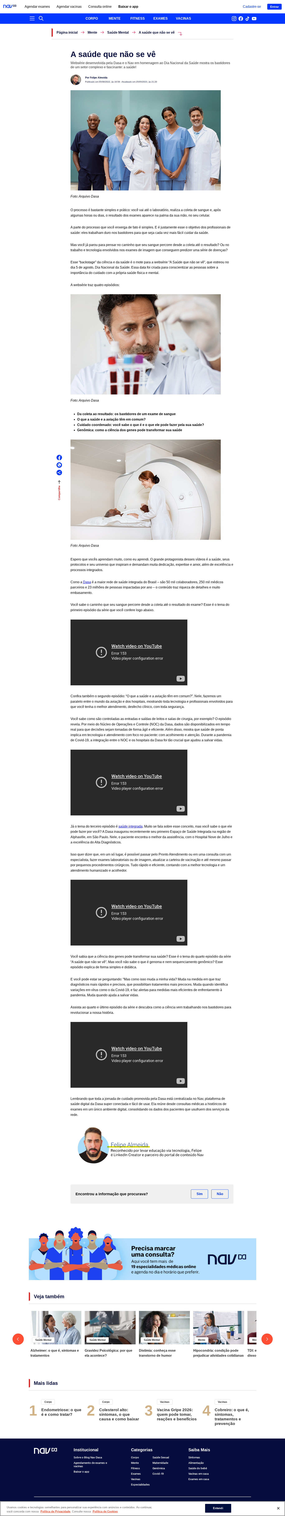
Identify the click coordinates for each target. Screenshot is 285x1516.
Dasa (87, 582)
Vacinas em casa (198, 1473)
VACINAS (183, 18)
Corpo (48, 1402)
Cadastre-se (252, 6)
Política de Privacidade (55, 1511)
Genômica (159, 1468)
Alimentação (196, 1462)
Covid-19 (158, 1473)
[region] (142, 1508)
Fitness (135, 1468)
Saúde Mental (118, 32)
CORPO (92, 18)
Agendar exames (37, 6)
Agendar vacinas (69, 6)
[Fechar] (278, 1508)
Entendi (218, 1508)
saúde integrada (130, 826)
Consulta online (100, 6)
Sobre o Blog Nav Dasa (88, 1457)
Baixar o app (128, 6)
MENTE (115, 18)
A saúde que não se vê (157, 32)
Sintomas (194, 1457)
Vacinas (164, 1402)
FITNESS (137, 18)
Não (220, 1194)
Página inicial (67, 32)
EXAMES (160, 18)
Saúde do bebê (197, 1468)
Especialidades (140, 1484)
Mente (92, 32)
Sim (200, 1194)
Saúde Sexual (161, 1457)
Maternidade (160, 1462)
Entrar (274, 6)
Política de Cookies (105, 1511)
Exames (136, 1473)
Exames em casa (198, 1479)
